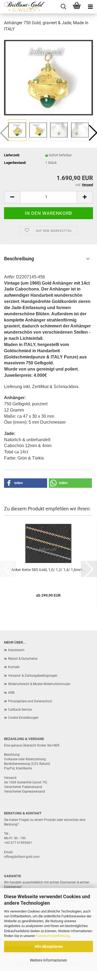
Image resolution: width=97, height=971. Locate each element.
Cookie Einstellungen (23, 718)
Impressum (16, 650)
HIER (55, 745)
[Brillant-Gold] (22, 6)
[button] (12, 197)
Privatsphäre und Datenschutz (30, 701)
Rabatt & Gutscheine (22, 659)
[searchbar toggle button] (63, 6)
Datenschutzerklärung (53, 936)
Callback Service (20, 709)
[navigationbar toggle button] (90, 6)
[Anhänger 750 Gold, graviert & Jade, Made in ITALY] (48, 77)
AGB (11, 692)
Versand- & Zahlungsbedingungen (32, 676)
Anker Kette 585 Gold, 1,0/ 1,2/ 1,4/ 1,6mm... (48, 570)
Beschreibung (19, 258)
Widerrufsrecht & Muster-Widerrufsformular (39, 684)
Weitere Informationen (48, 960)
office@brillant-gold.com (22, 857)
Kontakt (14, 667)
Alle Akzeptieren (48, 946)
